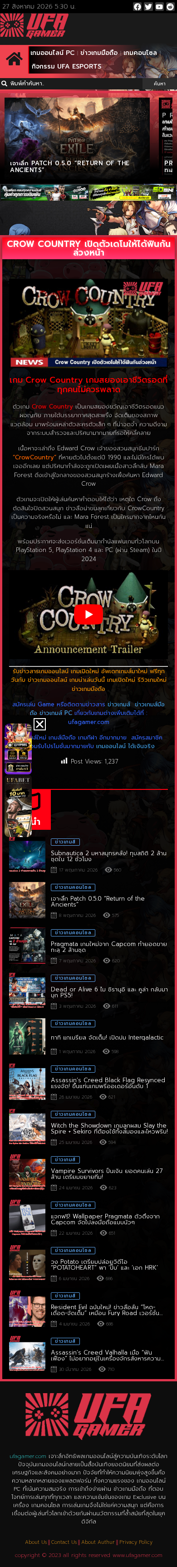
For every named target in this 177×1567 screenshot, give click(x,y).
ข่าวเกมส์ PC (55, 713)
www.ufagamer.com (137, 1555)
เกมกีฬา (87, 737)
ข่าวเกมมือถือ (99, 53)
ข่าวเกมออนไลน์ (47, 679)
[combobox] (71, 83)
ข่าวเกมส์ (119, 704)
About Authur (98, 1542)
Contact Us (64, 1542)
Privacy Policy (135, 1542)
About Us (36, 1542)
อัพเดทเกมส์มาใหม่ (124, 671)
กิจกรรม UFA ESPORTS (66, 66)
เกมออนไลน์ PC (52, 53)
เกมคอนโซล (140, 53)
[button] (39, 724)
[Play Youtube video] (88, 615)
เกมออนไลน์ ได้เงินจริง (125, 746)
